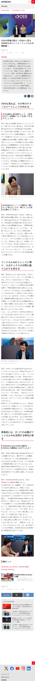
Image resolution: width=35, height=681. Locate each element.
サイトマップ (5, 674)
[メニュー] (33, 2)
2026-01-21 (4, 50)
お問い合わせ (5, 677)
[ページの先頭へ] (33, 663)
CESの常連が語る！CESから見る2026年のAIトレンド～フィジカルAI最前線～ (17, 43)
